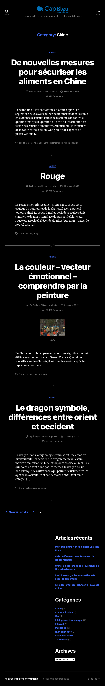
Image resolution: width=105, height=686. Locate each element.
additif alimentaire (27, 143)
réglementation (71, 143)
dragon (36, 488)
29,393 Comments (54, 310)
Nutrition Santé (63, 631)
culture (37, 374)
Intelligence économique (68, 620)
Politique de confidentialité (55, 678)
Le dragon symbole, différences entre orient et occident (52, 417)
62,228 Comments (54, 191)
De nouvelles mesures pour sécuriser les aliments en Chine (52, 71)
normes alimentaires (53, 143)
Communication (64, 612)
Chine (52, 52)
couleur (28, 233)
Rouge (52, 176)
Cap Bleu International (26, 678)
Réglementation (64, 635)
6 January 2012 (71, 305)
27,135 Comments (54, 441)
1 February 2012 (71, 91)
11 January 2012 (71, 186)
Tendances (61, 639)
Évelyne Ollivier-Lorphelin (44, 91)
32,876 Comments (54, 96)
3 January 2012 (71, 436)
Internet (59, 624)
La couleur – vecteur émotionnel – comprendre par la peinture (52, 281)
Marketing (60, 628)
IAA (57, 616)
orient (43, 488)
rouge (36, 233)
